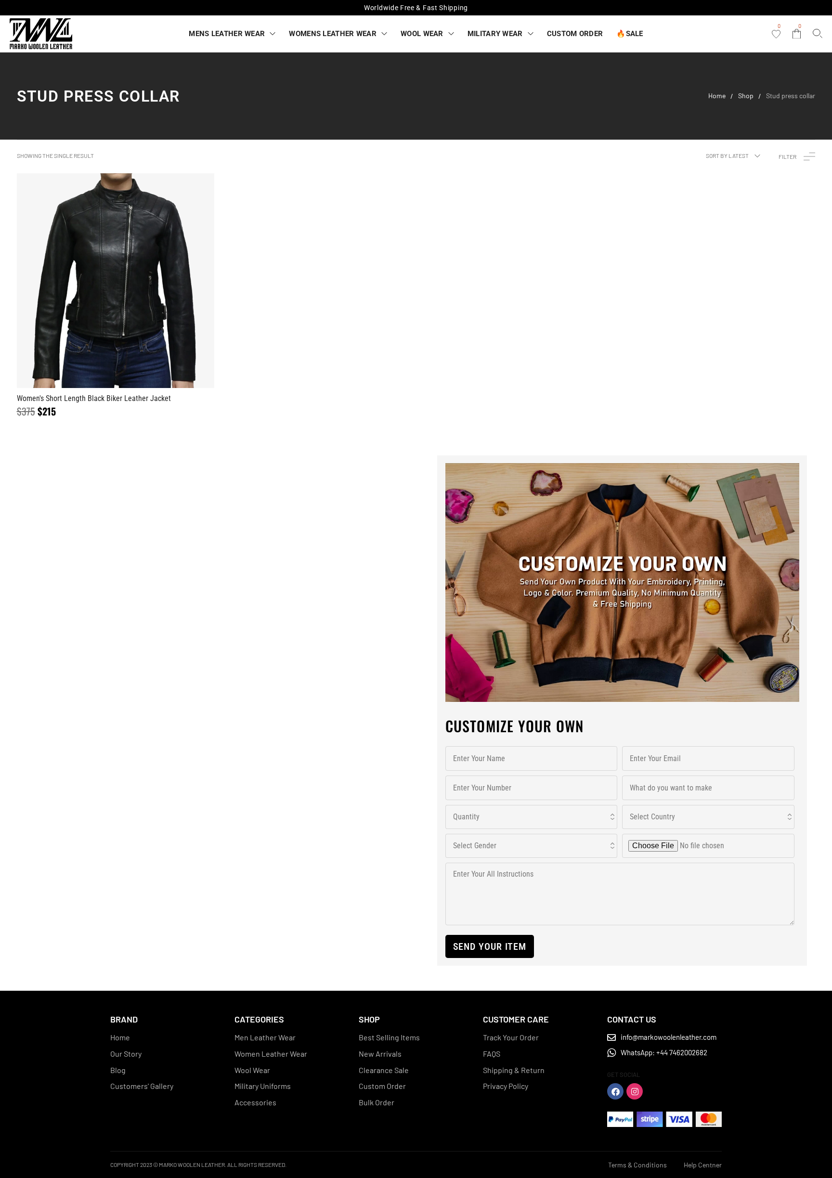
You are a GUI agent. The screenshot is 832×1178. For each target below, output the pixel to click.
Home (717, 96)
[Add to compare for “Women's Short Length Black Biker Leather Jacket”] (115, 280)
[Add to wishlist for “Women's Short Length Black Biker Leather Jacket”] (92, 280)
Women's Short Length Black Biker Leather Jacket (94, 398)
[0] (776, 34)
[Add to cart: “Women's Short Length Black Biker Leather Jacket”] (138, 280)
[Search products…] (817, 33)
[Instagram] (634, 1091)
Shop (746, 96)
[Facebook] (615, 1091)
